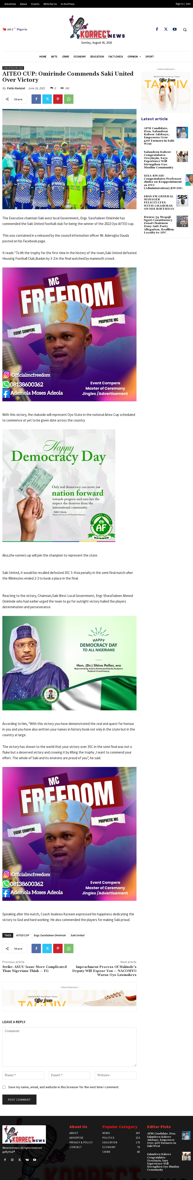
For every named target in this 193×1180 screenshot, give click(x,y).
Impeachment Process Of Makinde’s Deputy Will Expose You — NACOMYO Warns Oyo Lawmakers (104, 971)
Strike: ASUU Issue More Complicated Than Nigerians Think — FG (34, 969)
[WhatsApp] (68, 99)
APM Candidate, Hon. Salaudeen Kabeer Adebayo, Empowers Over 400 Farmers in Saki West (159, 136)
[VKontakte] (27, 1160)
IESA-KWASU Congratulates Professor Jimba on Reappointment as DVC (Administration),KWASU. (163, 182)
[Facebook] (157, 29)
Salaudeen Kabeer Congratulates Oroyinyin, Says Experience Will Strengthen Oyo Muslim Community (158, 159)
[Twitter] (166, 29)
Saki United (77, 935)
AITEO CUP (22, 935)
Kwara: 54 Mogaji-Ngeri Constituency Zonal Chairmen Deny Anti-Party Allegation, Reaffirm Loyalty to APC (159, 224)
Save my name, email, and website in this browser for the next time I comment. (63, 1087)
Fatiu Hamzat (16, 88)
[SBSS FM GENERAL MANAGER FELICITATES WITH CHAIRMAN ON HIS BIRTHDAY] (182, 200)
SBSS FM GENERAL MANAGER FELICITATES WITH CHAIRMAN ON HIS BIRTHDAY (159, 203)
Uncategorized (13, 68)
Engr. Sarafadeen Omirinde (50, 935)
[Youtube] (174, 29)
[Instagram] (12, 1160)
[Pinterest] (58, 99)
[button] (185, 29)
